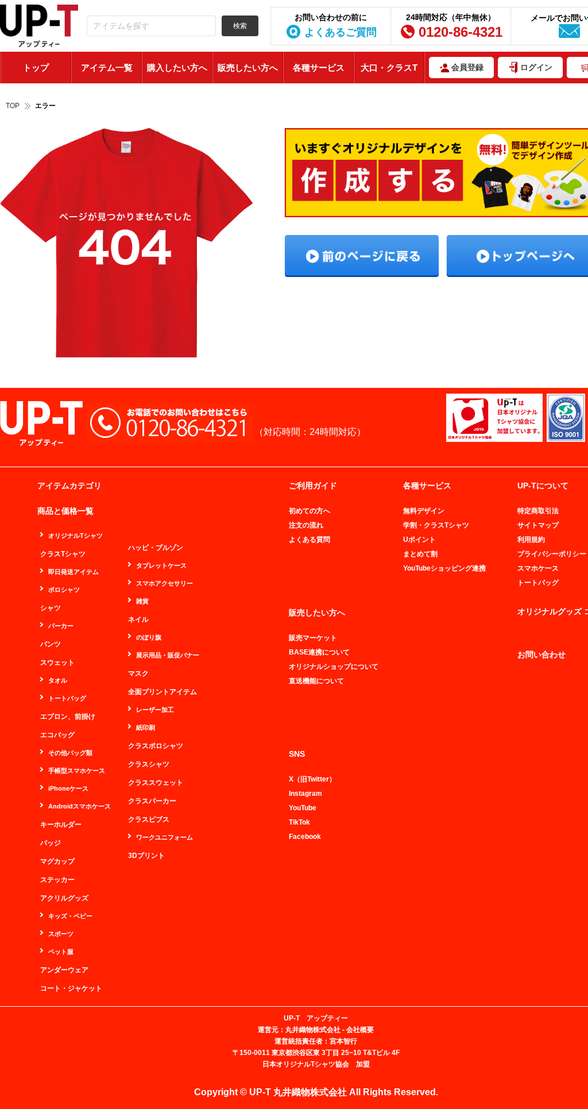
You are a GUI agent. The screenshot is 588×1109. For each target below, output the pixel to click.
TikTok (299, 822)
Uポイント (419, 540)
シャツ (50, 607)
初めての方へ (309, 511)
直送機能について (316, 681)
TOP (13, 106)
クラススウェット (155, 782)
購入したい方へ (177, 67)
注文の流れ (306, 525)
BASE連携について (319, 652)
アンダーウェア (64, 969)
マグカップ (57, 861)
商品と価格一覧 (65, 510)
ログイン (536, 67)
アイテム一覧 (107, 67)
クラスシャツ (148, 764)
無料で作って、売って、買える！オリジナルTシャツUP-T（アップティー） (39, 26)
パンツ (50, 644)
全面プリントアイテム (162, 691)
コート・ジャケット (71, 988)
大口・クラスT (389, 67)
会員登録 (467, 67)
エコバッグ (57, 734)
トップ (36, 67)
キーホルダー (61, 824)
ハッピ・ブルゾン (155, 547)
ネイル (138, 619)
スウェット (57, 662)
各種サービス (319, 67)
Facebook (305, 837)
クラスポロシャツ (155, 745)
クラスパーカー (152, 801)
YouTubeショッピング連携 (444, 568)
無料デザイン (423, 511)
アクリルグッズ (64, 898)
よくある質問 (309, 540)
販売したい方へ (248, 67)
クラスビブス (148, 819)
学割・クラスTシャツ (436, 525)
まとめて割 (420, 554)
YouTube (302, 808)
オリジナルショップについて (333, 667)
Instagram (305, 794)
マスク (138, 673)
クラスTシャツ (63, 553)
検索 (240, 26)
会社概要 (360, 1030)
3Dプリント (146, 855)
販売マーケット (313, 638)
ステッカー (57, 879)
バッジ (50, 843)
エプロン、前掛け (67, 716)
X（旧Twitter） (312, 779)
